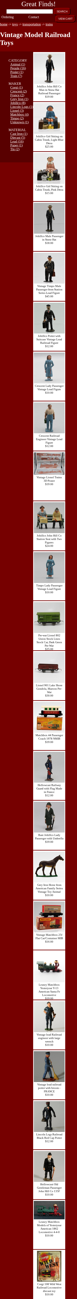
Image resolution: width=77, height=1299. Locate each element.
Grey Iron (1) (19, 99)
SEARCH (62, 11)
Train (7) (16, 76)
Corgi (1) (16, 87)
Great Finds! (38, 4)
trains (49, 24)
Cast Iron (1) (18, 134)
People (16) (18, 68)
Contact (32, 17)
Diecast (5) (17, 137)
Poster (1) (16, 72)
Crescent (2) (18, 91)
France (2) (17, 95)
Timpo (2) (17, 118)
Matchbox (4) (19, 114)
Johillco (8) (17, 103)
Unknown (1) (19, 122)
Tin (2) (14, 149)
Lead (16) (17, 141)
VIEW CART (65, 18)
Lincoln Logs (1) (21, 107)
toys (15, 24)
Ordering (5, 17)
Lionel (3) (17, 110)
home (3, 24)
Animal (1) (17, 64)
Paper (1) (16, 145)
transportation (31, 24)
